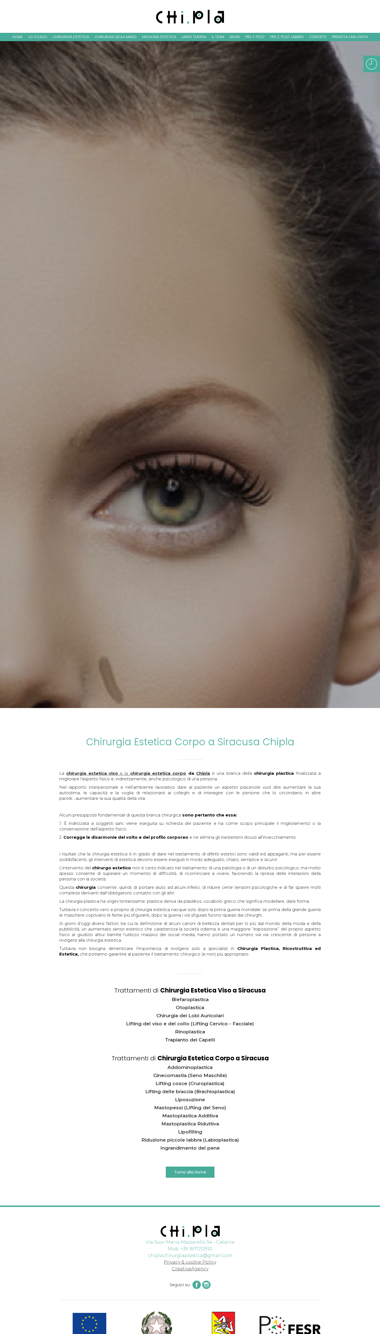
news (235, 36)
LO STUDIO (37, 36)
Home (17, 36)
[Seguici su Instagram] (206, 1285)
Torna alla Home (190, 1172)
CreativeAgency (190, 1268)
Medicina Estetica (159, 36)
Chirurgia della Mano (116, 36)
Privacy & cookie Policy (190, 1262)
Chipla (203, 773)
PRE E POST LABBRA (286, 36)
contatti (317, 36)
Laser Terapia (194, 36)
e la (126, 773)
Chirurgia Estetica (71, 36)
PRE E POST (255, 36)
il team (218, 36)
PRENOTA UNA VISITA (350, 36)
